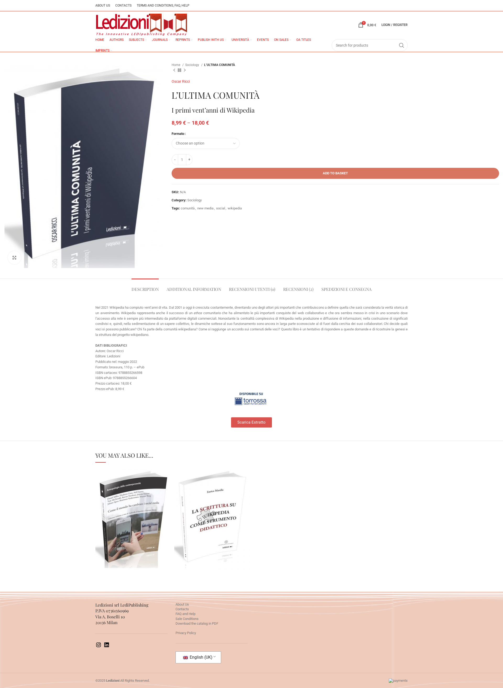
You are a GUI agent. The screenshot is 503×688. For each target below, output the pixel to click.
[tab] (145, 287)
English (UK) (200, 657)
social (220, 208)
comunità (188, 208)
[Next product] (184, 70)
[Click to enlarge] (14, 257)
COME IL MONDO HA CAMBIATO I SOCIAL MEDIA (133, 505)
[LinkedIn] (106, 647)
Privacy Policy (186, 633)
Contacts (182, 609)
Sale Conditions (187, 619)
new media (205, 208)
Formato (178, 134)
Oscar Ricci (181, 81)
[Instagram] (98, 647)
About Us (182, 604)
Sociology (192, 65)
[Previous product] (174, 70)
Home (176, 65)
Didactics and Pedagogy (212, 523)
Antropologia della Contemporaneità (133, 524)
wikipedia (235, 208)
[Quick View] (116, 539)
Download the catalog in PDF (197, 623)
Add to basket (335, 173)
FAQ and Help (185, 614)
